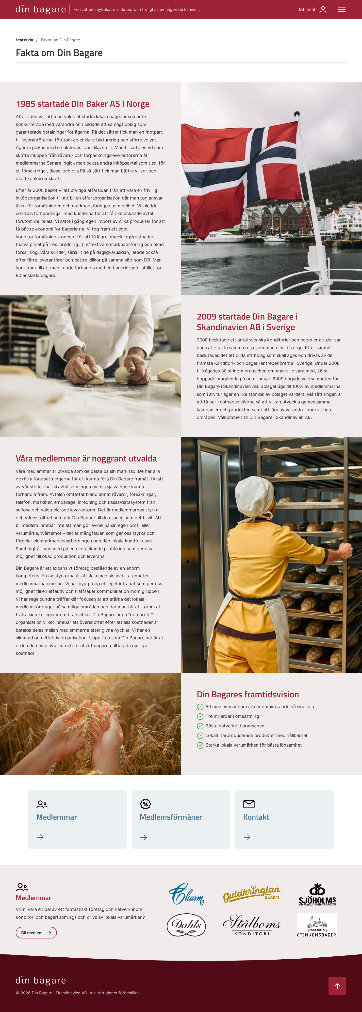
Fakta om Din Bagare (60, 39)
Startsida (24, 39)
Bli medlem (32, 932)
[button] (341, 9)
